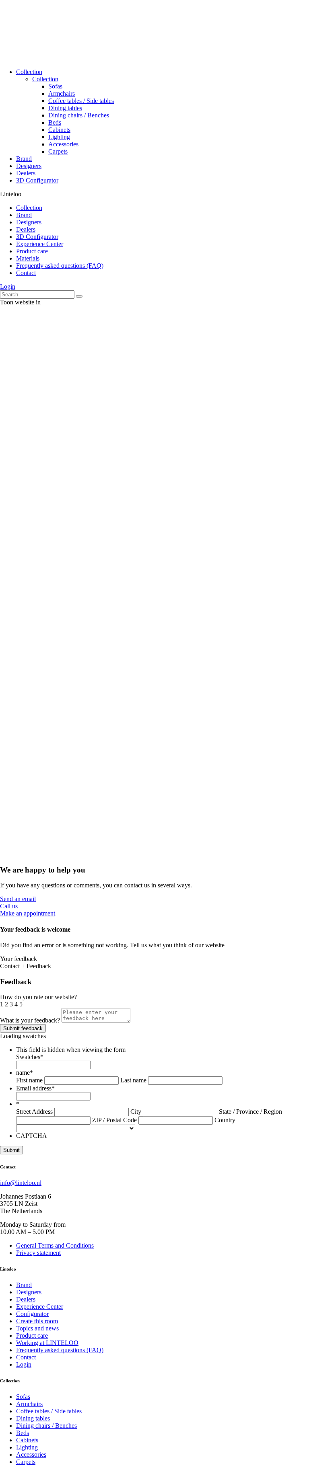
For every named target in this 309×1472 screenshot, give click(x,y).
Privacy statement (38, 1252)
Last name (133, 1080)
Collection (29, 71)
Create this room (37, 1321)
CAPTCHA (31, 1135)
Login (7, 286)
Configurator (32, 1313)
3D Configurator (37, 180)
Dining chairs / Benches (78, 115)
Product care (32, 251)
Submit (11, 1150)
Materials (27, 258)
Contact (26, 272)
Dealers (25, 173)
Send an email (18, 898)
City (135, 1111)
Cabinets (59, 129)
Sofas (55, 86)
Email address (35, 1088)
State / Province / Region (250, 1111)
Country (224, 1120)
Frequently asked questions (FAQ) (59, 265)
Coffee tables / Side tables (81, 100)
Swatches (29, 1056)
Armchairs (61, 93)
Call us (9, 906)
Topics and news (37, 1328)
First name (29, 1080)
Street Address (34, 1111)
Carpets (58, 151)
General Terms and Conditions (55, 1245)
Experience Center (39, 243)
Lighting (59, 136)
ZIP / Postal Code (114, 1120)
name (24, 1072)
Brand (24, 158)
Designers (28, 165)
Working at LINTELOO (47, 1342)
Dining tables (65, 108)
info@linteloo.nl (20, 1182)
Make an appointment (27, 913)
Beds (54, 122)
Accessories (63, 144)
